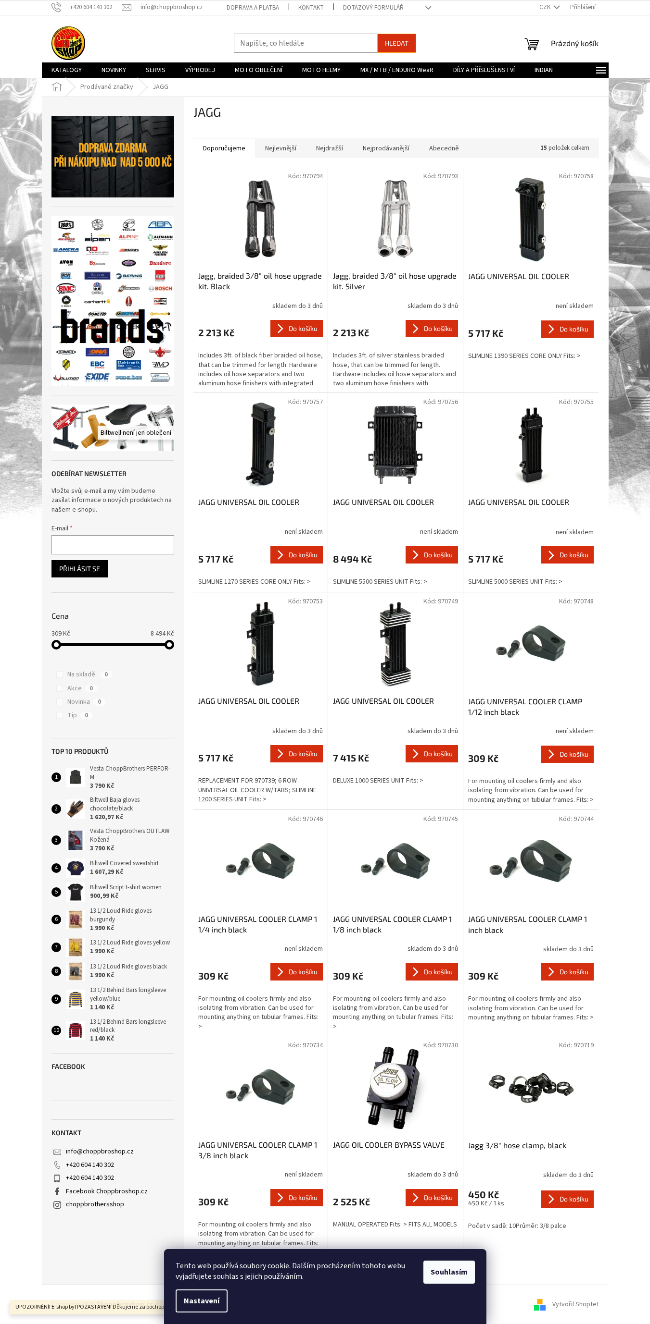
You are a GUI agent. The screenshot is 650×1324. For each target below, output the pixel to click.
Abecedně (444, 148)
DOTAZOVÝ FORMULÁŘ (373, 7)
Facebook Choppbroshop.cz (107, 1191)
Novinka (84, 702)
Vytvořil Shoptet (575, 1304)
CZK (545, 7)
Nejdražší (329, 148)
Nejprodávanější (386, 148)
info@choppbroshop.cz (100, 1151)
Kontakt (311, 7)
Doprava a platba (253, 7)
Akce (80, 688)
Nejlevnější (280, 148)
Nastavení (201, 1301)
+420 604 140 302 (90, 1165)
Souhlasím (449, 1272)
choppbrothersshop (95, 1204)
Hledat (396, 43)
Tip (77, 715)
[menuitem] (66, 70)
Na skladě (87, 674)
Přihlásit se (79, 568)
